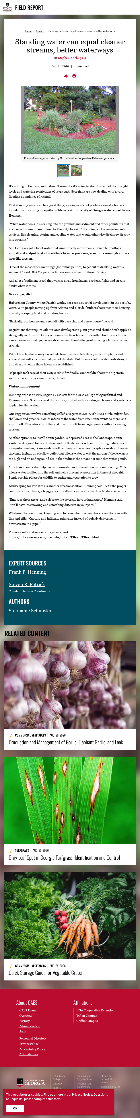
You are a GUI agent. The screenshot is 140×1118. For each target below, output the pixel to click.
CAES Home (27, 1010)
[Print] (74, 76)
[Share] (66, 76)
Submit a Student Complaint (110, 1089)
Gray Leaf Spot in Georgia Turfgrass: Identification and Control (64, 857)
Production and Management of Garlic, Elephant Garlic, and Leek (66, 742)
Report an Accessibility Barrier (108, 1079)
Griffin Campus (87, 1021)
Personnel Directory (32, 1038)
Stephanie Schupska (72, 58)
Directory (58, 1083)
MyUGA (57, 1088)
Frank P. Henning (27, 572)
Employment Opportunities (84, 1078)
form (57, 1099)
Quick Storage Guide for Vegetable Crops (45, 972)
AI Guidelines (28, 1054)
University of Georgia (31, 1085)
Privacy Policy (28, 1043)
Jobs (22, 1031)
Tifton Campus (86, 1015)
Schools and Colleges (59, 1078)
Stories (40, 30)
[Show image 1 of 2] (63, 170)
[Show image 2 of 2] (76, 170)
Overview (25, 1015)
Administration (29, 1026)
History (24, 1021)
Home (28, 30)
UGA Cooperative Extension (95, 1010)
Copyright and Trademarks (84, 1085)
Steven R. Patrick (27, 584)
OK (15, 1108)
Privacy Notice (82, 1094)
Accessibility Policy (32, 1049)
